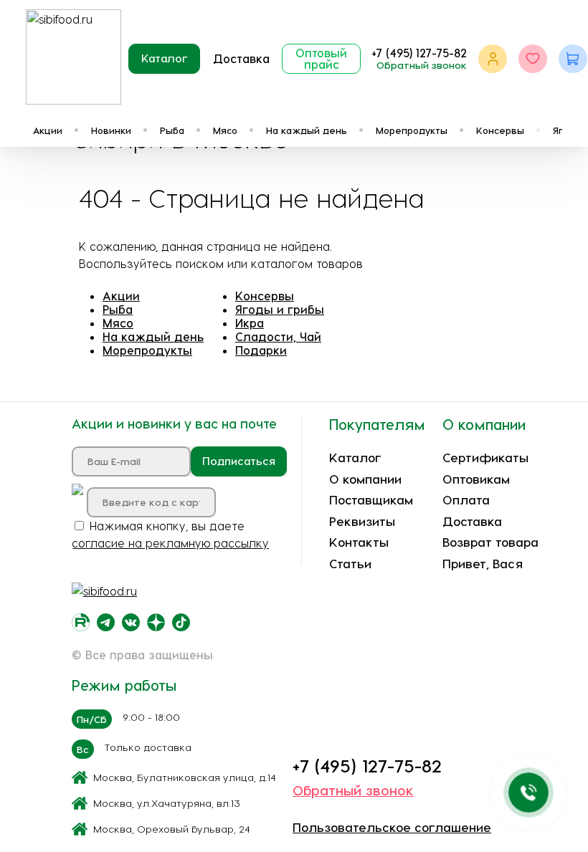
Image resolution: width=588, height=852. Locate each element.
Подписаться (238, 460)
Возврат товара (490, 542)
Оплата (466, 499)
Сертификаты (485, 457)
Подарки (261, 350)
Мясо (225, 130)
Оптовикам (476, 479)
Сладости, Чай (278, 336)
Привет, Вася (482, 563)
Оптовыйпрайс (321, 58)
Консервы (500, 130)
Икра (249, 323)
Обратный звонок (421, 65)
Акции (47, 130)
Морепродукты (411, 130)
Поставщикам (371, 499)
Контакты (359, 542)
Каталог (164, 58)
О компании (365, 479)
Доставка (241, 58)
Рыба (172, 130)
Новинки (111, 130)
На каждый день (306, 130)
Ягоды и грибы (279, 309)
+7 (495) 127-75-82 (419, 52)
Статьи (350, 563)
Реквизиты (362, 521)
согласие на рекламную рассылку (170, 543)
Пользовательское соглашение (392, 827)
